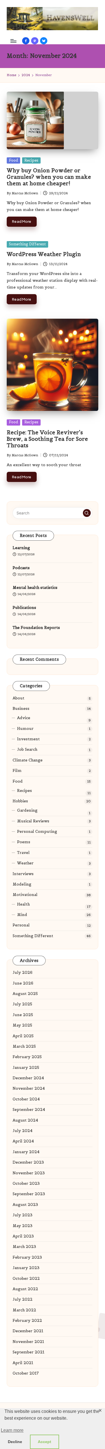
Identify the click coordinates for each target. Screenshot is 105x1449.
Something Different (27, 244)
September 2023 (29, 1194)
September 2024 (29, 1109)
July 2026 (22, 972)
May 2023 (22, 1225)
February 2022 (27, 1320)
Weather (25, 863)
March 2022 (24, 1310)
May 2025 (22, 1025)
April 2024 (23, 1141)
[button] (87, 513)
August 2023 (25, 1204)
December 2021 (28, 1331)
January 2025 (26, 1067)
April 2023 (23, 1236)
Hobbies (20, 801)
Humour (25, 728)
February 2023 (27, 1257)
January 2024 (26, 1151)
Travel (23, 852)
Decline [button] (15, 1441)
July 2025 (22, 1004)
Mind (22, 914)
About (18, 698)
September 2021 (28, 1352)
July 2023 (22, 1215)
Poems (23, 842)
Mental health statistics (35, 587)
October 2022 (26, 1278)
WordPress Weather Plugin (44, 254)
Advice (23, 717)
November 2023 (29, 1173)
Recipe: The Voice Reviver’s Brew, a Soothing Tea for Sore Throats (47, 439)
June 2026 (23, 983)
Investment (28, 739)
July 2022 (22, 1299)
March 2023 (24, 1246)
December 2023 (28, 1162)
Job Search (27, 749)
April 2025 (23, 1036)
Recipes (31, 160)
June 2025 (23, 1014)
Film (17, 770)
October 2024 (26, 1099)
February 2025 (27, 1056)
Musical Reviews (33, 821)
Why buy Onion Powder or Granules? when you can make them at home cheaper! (49, 177)
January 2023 (26, 1267)
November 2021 (28, 1341)
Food (13, 160)
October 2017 (26, 1373)
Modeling (22, 884)
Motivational (25, 894)
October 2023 (26, 1183)
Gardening (27, 810)
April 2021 (23, 1362)
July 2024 (22, 1130)
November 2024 (29, 1088)
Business (21, 708)
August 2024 (25, 1120)
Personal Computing (37, 831)
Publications (24, 607)
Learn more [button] (12, 1430)
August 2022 (25, 1289)
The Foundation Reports (36, 627)
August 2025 (25, 993)
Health (23, 904)
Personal (21, 925)
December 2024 (28, 1078)
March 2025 (24, 1046)
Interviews (23, 873)
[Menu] (13, 40)
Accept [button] (44, 1441)
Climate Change (28, 760)
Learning (21, 547)
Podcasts (21, 567)
